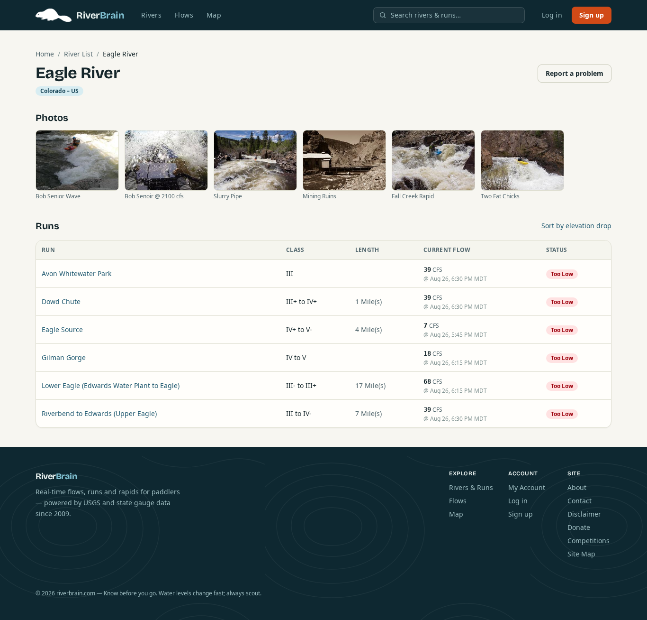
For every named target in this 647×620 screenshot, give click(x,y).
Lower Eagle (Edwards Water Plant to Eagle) (111, 385)
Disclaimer (584, 513)
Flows (184, 14)
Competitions (588, 540)
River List (78, 53)
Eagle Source (62, 329)
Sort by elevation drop (576, 225)
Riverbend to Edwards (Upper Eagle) (99, 413)
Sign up (591, 14)
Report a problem (574, 73)
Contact (579, 500)
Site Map (581, 553)
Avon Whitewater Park (76, 273)
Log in (552, 14)
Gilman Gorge (64, 357)
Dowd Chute (61, 301)
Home (45, 53)
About (576, 487)
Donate (578, 527)
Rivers (151, 14)
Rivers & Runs (471, 487)
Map (214, 14)
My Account (526, 487)
